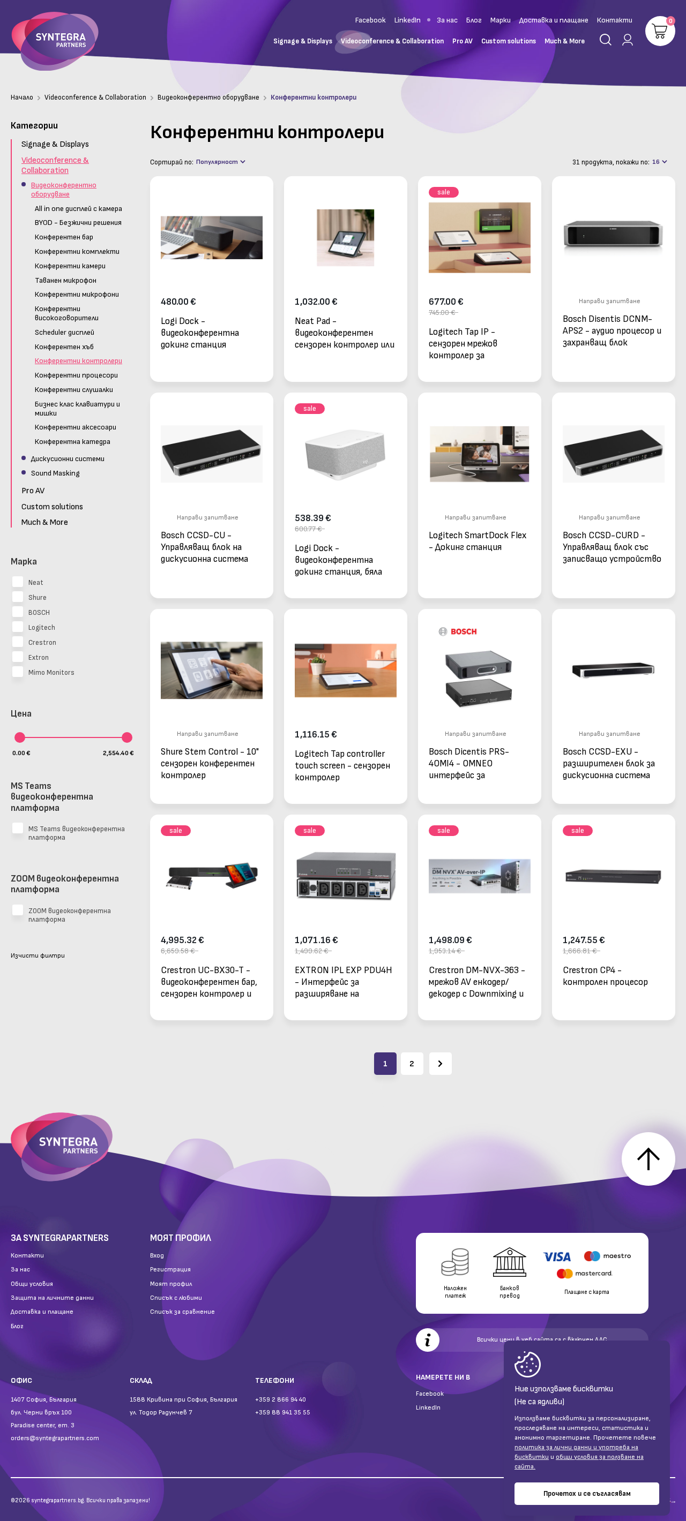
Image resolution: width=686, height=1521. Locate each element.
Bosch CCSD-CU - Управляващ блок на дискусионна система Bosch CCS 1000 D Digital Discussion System (210, 547)
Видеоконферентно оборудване (208, 97)
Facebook (370, 20)
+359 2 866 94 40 (280, 1400)
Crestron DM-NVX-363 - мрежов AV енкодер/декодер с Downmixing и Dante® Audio (477, 982)
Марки (500, 20)
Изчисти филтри (38, 956)
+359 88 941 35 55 (282, 1413)
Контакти (614, 20)
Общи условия (32, 1284)
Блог (474, 20)
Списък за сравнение (182, 1312)
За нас (447, 20)
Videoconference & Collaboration (95, 97)
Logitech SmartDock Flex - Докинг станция (477, 541)
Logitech (41, 627)
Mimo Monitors (51, 672)
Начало (22, 97)
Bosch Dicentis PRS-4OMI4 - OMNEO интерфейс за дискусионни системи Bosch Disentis (473, 763)
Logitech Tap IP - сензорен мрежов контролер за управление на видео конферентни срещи (471, 343)
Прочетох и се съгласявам (587, 1493)
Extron (38, 657)
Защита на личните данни (52, 1298)
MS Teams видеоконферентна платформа (76, 833)
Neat (35, 582)
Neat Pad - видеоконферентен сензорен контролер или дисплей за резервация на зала (346, 333)
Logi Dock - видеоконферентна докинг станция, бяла (338, 560)
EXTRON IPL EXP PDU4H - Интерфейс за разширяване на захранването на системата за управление (343, 982)
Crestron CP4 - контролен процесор (605, 976)
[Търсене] (605, 40)
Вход (157, 1256)
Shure (37, 597)
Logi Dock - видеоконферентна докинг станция (200, 333)
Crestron (42, 642)
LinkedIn (407, 20)
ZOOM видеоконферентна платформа (69, 915)
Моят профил (171, 1284)
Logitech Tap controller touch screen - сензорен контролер (342, 765)
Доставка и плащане (553, 20)
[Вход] (625, 40)
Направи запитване (609, 301)
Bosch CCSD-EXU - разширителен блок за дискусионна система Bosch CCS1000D (609, 763)
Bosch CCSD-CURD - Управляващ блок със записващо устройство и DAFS (612, 547)
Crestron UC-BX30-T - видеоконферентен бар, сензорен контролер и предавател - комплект (209, 982)
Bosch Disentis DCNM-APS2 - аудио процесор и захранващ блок (612, 331)
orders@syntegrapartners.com (55, 1438)
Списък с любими (176, 1298)
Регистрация (170, 1270)
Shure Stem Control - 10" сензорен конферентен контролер (210, 763)
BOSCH (39, 612)
